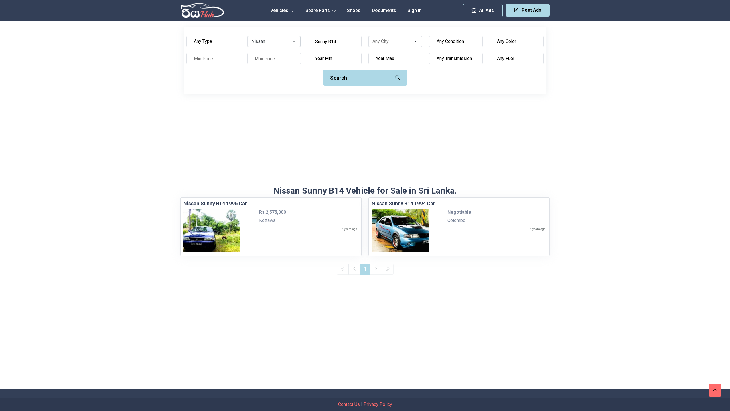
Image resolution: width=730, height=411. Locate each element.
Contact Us (349, 404)
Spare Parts (318, 10)
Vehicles (279, 10)
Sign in (414, 10)
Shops (353, 10)
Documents (384, 10)
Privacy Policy (378, 404)
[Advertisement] (365, 143)
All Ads (486, 10)
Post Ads (531, 10)
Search (338, 78)
